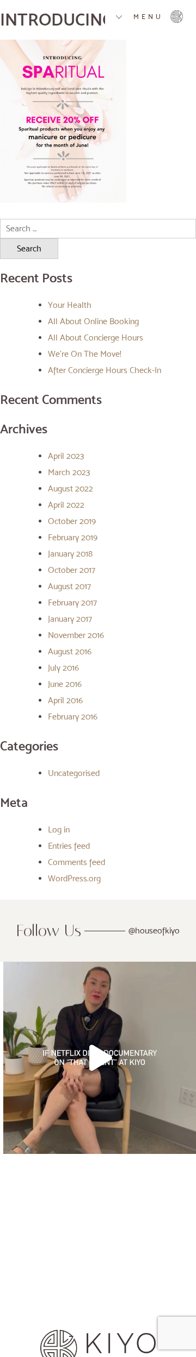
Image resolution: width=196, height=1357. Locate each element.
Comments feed (76, 862)
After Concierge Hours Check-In (104, 370)
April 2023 (66, 456)
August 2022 (70, 488)
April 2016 (65, 700)
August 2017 (69, 586)
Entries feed (69, 846)
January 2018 (70, 553)
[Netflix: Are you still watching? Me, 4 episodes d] (99, 1058)
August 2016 (69, 651)
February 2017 (72, 602)
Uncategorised (74, 773)
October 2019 (72, 521)
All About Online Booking (93, 321)
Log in (59, 829)
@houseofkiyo (154, 930)
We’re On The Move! (84, 354)
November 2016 (76, 635)
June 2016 (65, 684)
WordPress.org (74, 878)
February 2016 (72, 716)
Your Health (69, 305)
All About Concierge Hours (95, 337)
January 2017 (70, 619)
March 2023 (69, 472)
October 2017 (71, 570)
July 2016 (63, 667)
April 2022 (66, 505)
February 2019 (72, 537)
